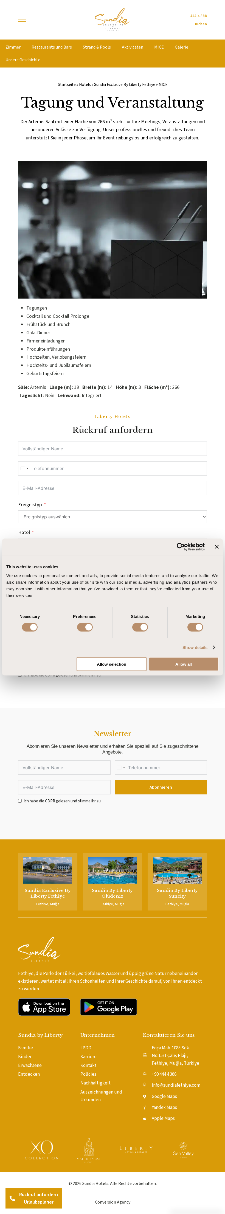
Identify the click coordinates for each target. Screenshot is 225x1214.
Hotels (85, 85)
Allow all (183, 664)
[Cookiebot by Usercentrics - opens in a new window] (181, 547)
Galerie (181, 47)
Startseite (67, 85)
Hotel (24, 532)
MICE (159, 47)
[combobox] (24, 468)
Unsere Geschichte (22, 60)
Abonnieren (161, 787)
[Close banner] (217, 547)
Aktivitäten (132, 47)
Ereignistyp (30, 504)
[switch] (85, 627)
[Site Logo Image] (112, 19)
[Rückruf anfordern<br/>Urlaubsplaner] (12, 1198)
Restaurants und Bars (52, 47)
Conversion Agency (112, 1202)
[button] (198, 16)
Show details (194, 647)
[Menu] (22, 20)
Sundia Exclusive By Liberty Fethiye (124, 85)
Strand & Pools (97, 47)
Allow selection (111, 664)
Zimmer (13, 47)
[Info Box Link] (47, 881)
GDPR (50, 801)
